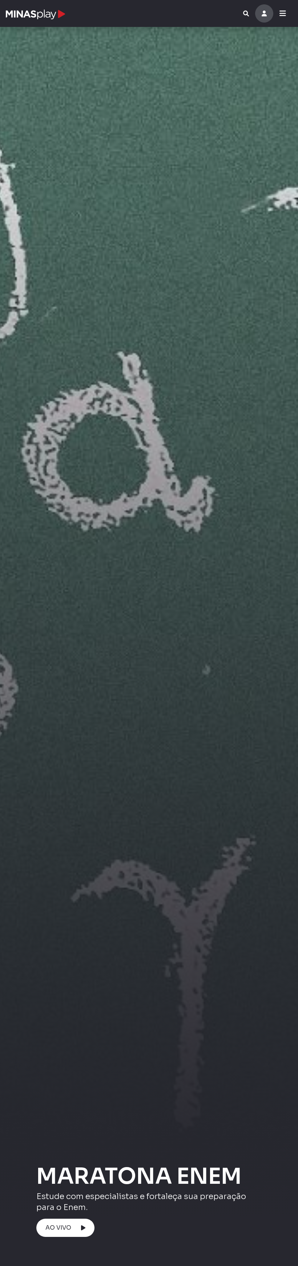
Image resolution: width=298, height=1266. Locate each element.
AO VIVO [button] (58, 1227)
